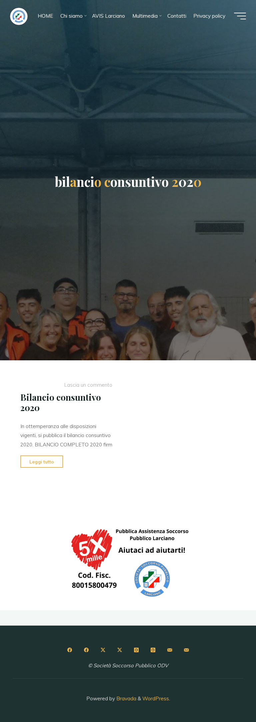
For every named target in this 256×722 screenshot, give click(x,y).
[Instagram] (136, 650)
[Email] (170, 650)
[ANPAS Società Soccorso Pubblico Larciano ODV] (19, 16)
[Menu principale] (240, 16)
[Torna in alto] (230, 696)
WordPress (155, 698)
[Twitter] (103, 650)
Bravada (125, 698)
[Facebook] (69, 650)
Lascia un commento (88, 385)
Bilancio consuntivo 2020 (60, 402)
